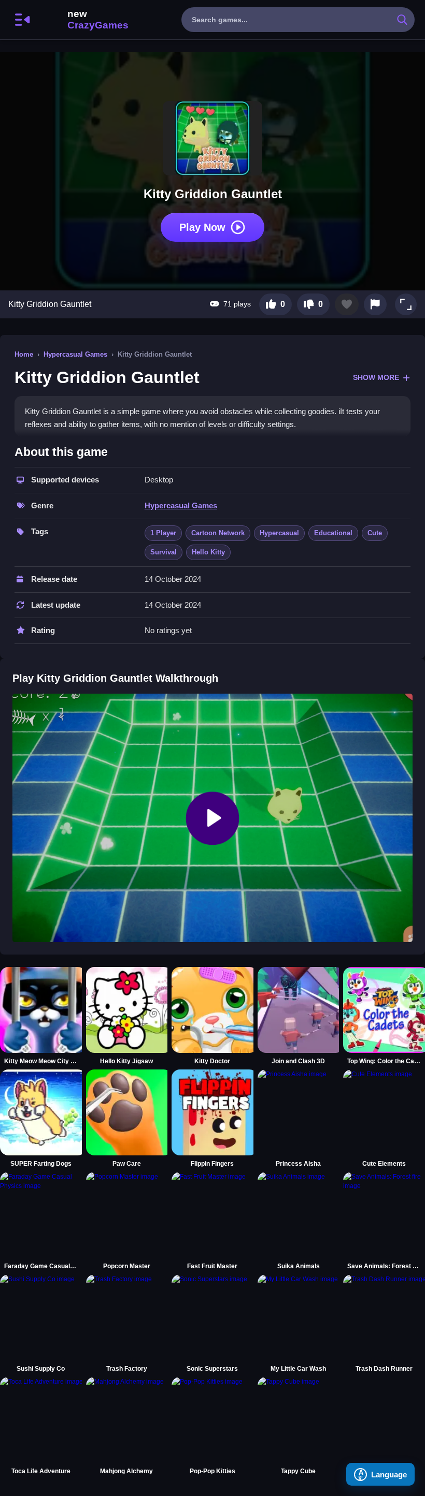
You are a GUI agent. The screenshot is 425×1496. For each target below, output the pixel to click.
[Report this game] (375, 304)
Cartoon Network (218, 533)
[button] (406, 304)
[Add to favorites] (347, 304)
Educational (333, 533)
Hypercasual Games (75, 354)
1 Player (163, 533)
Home (24, 354)
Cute (374, 533)
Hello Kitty (208, 552)
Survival (163, 552)
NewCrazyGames (84, 19)
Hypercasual (279, 533)
